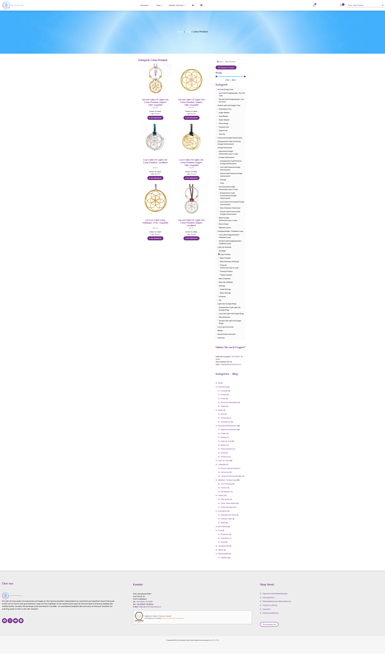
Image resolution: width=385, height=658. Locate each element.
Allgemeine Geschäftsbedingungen (275, 593)
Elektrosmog (222, 387)
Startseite (144, 5)
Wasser (220, 550)
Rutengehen (222, 511)
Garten (220, 410)
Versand (157, 114)
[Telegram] (21, 620)
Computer (224, 391)
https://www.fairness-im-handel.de (173, 618)
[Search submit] (383, 5)
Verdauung (225, 456)
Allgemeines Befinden (229, 429)
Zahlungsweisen (268, 597)
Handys (223, 394)
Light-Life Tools (226, 441)
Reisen (220, 495)
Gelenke (224, 437)
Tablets (223, 406)
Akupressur (225, 534)
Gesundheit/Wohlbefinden (227, 425)
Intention (224, 488)
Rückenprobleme (227, 449)
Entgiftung (224, 557)
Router (223, 398)
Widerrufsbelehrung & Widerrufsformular (277, 601)
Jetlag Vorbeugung (227, 507)
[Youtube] (15, 620)
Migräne (224, 445)
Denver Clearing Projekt (229, 468)
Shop (158, 5)
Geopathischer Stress (228, 515)
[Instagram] (10, 620)
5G (219, 383)
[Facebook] (4, 620)
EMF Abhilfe (225, 499)
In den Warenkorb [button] (155, 118)
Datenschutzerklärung (270, 613)
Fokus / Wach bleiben (228, 503)
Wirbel (223, 522)
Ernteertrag (225, 418)
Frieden (223, 433)
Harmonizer (225, 472)
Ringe (223, 542)
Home (180, 31)
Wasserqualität (223, 553)
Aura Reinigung (226, 484)
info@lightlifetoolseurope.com (230, 364)
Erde (222, 414)
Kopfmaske (225, 538)
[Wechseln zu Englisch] (193, 5)
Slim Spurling (223, 526)
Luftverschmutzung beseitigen (231, 476)
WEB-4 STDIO (215, 640)
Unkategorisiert (223, 546)
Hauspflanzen (226, 422)
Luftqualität (222, 464)
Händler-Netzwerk (176, 5)
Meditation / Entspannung (227, 480)
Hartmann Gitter (226, 519)
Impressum (266, 609)
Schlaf (223, 453)
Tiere (220, 530)
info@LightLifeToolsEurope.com (149, 607)
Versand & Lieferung (270, 605)
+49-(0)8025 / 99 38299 (144, 601)
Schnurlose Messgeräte (229, 402)
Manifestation (225, 491)
